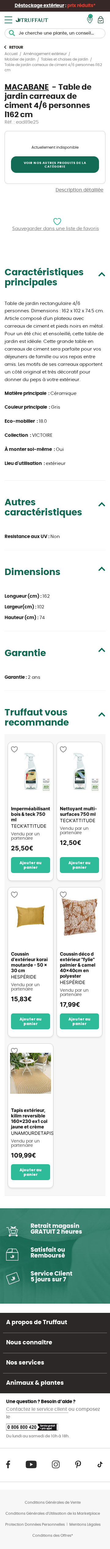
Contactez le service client (37, 1409)
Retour (16, 47)
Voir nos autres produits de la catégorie (55, 165)
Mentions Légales (85, 1524)
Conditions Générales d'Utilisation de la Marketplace (53, 1513)
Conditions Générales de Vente (53, 1502)
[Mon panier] (100, 19)
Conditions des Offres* (52, 1535)
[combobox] (55, 33)
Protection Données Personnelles (35, 1524)
